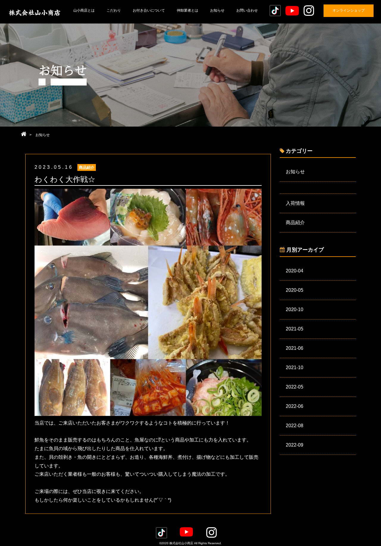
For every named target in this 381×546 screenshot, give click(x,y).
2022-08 (294, 425)
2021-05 (294, 328)
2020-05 (294, 290)
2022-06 (294, 406)
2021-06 (294, 348)
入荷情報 (295, 203)
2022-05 (294, 386)
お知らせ (295, 171)
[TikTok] (275, 10)
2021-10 (294, 367)
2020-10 (294, 309)
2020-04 (294, 270)
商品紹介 (295, 222)
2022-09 (294, 444)
